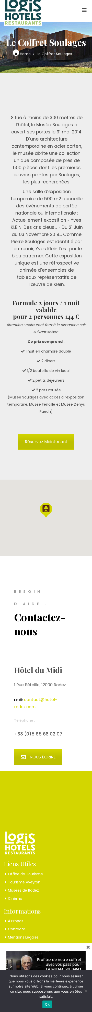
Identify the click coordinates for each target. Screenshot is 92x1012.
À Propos (15, 920)
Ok (47, 1004)
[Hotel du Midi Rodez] (23, 9)
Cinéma (15, 898)
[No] (85, 990)
